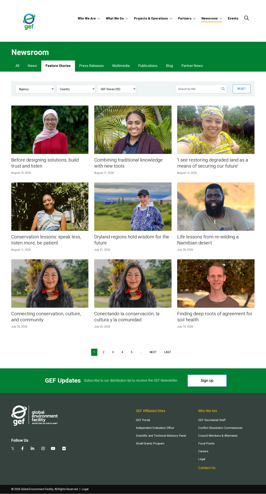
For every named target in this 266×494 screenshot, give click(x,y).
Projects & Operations (151, 18)
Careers (203, 451)
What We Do (115, 18)
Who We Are (87, 18)
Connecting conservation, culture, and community (46, 316)
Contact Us (207, 468)
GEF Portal (143, 420)
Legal (201, 459)
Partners (184, 18)
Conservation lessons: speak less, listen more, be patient (46, 240)
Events (233, 18)
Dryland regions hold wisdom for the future (131, 240)
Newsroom (210, 18)
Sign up (207, 380)
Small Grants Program (150, 443)
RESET (242, 89)
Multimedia (121, 65)
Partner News (192, 65)
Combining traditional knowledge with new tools (128, 163)
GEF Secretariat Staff (211, 420)
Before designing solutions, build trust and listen (45, 163)
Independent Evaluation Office (155, 428)
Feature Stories (58, 65)
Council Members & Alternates (218, 436)
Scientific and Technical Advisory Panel (161, 436)
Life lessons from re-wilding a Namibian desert (208, 240)
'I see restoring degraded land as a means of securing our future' (212, 163)
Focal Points (206, 443)
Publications (148, 65)
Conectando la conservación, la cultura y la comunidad (126, 316)
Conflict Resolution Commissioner (220, 428)
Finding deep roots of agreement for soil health (214, 316)
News (32, 65)
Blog (169, 65)
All (17, 65)
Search (246, 18)
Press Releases (91, 65)
